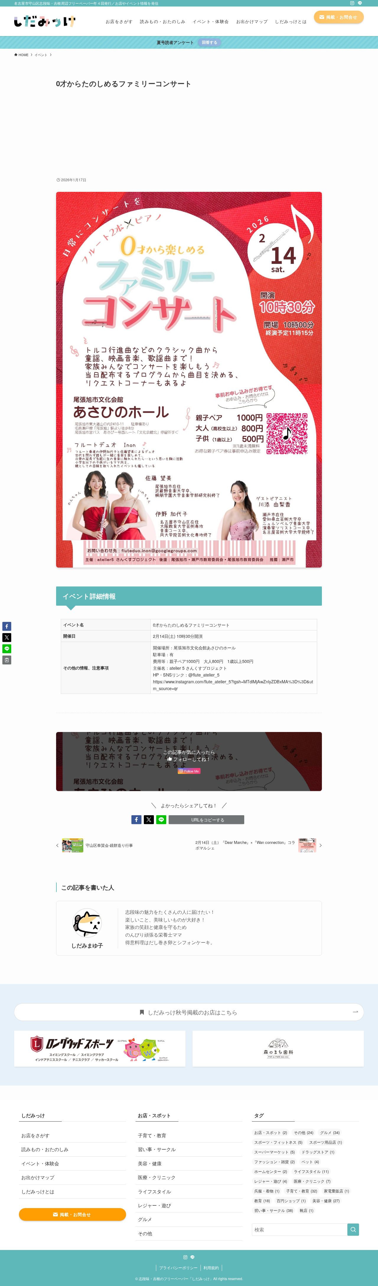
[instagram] (352, 3)
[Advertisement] (189, 132)
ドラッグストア (318, 1152)
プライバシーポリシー (178, 1267)
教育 (262, 1200)
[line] (360, 3)
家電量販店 (336, 1191)
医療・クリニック (157, 1177)
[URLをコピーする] (6, 660)
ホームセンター (270, 1171)
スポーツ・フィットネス (278, 1142)
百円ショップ (291, 1200)
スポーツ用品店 (325, 1142)
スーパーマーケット (274, 1152)
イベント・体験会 (40, 1163)
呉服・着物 (266, 1191)
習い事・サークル (157, 1149)
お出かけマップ (37, 1177)
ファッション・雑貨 (274, 1161)
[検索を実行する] (353, 1229)
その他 (145, 1233)
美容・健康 (150, 1163)
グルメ (145, 1219)
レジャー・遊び (154, 1205)
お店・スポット (270, 1132)
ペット (310, 1161)
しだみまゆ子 (87, 945)
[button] (136, 819)
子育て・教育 (152, 1135)
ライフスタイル (154, 1191)
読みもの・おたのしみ (45, 1149)
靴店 (306, 1210)
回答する (209, 42)
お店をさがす (35, 1135)
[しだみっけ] (44, 21)
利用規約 (211, 1267)
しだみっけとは (37, 1191)
